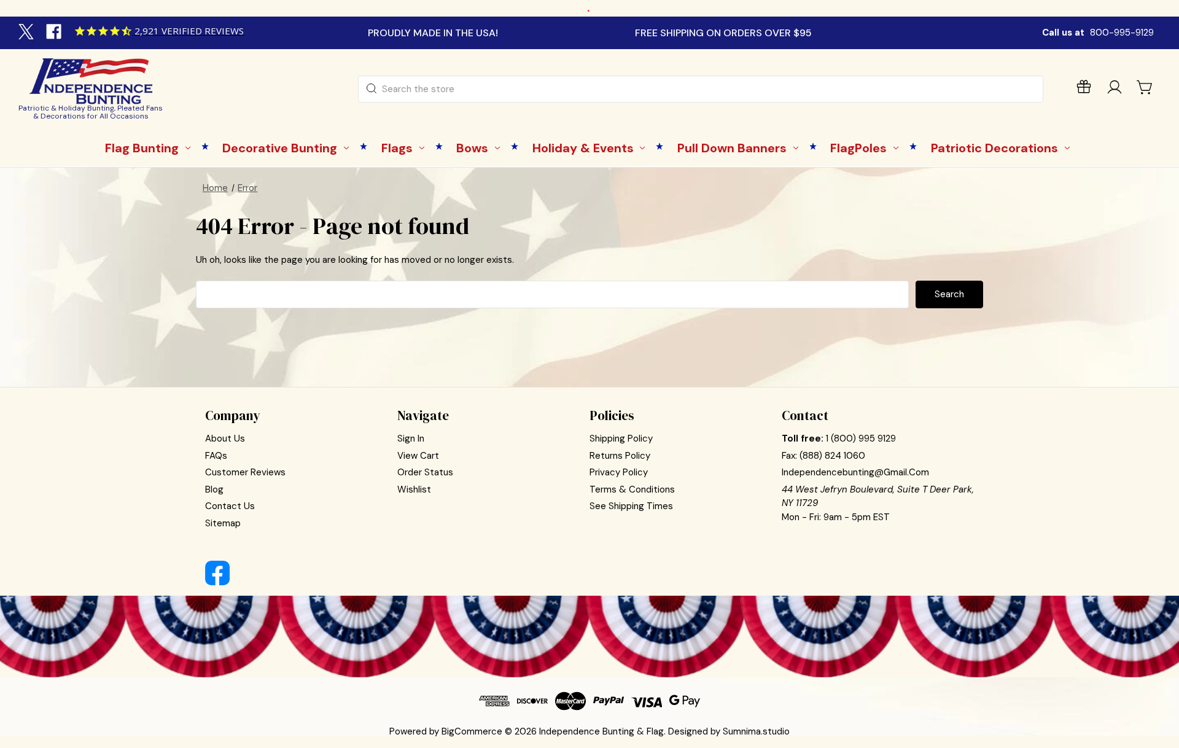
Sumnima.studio (756, 731)
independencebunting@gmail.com (855, 472)
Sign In (410, 438)
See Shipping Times (631, 506)
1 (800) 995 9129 (861, 438)
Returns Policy (620, 456)
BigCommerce (472, 731)
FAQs (216, 456)
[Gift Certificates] (1083, 89)
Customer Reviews (245, 472)
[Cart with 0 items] (1145, 87)
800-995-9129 (1122, 32)
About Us (225, 438)
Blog (214, 489)
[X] (27, 33)
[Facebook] (55, 33)
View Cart (418, 456)
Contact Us (230, 506)
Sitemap (223, 523)
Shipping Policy (621, 438)
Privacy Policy (619, 472)
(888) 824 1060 (832, 456)
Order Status (425, 472)
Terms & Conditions (632, 489)
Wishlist (414, 489)
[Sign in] (1114, 89)
